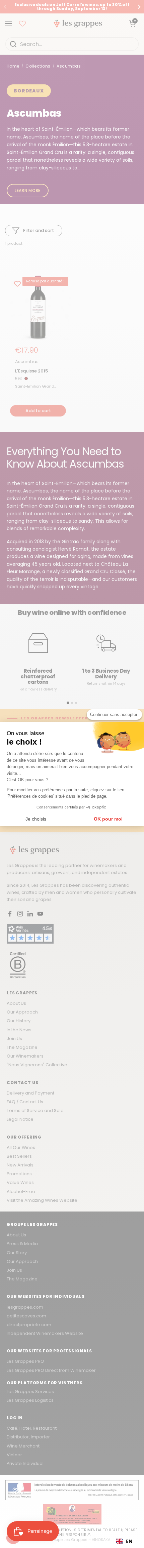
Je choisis (35, 819)
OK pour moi (108, 819)
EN (129, 1541)
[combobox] (124, 1541)
